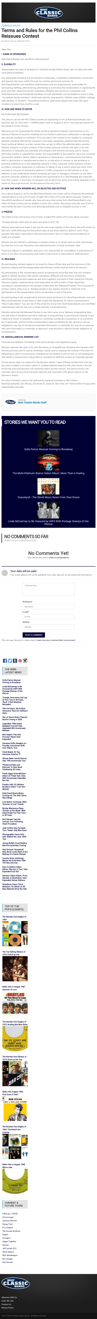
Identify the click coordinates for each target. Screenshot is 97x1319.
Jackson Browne (9, 1221)
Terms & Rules (11, 25)
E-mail (26, 612)
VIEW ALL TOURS (10, 1214)
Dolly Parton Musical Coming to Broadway (48, 449)
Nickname (27, 602)
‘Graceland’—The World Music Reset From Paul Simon (48, 497)
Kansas (5, 1245)
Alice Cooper (8, 1217)
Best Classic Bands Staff (17, 41)
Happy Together (9, 1241)
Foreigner (6, 1238)
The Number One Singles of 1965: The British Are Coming (14, 1129)
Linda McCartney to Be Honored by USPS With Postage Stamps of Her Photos (48, 523)
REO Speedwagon (10, 1255)
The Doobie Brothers (11, 1231)
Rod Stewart (7, 1262)
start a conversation (59, 557)
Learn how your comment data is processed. (56, 640)
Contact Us (6, 1304)
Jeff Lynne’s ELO (9, 1248)
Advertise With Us (9, 1297)
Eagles (5, 1234)
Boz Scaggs (7, 1259)
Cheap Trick (7, 1224)
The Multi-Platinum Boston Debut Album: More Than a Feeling (48, 473)
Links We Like (8, 1301)
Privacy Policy (8, 1308)
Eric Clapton (7, 1227)
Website (26, 622)
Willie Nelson (8, 1252)
